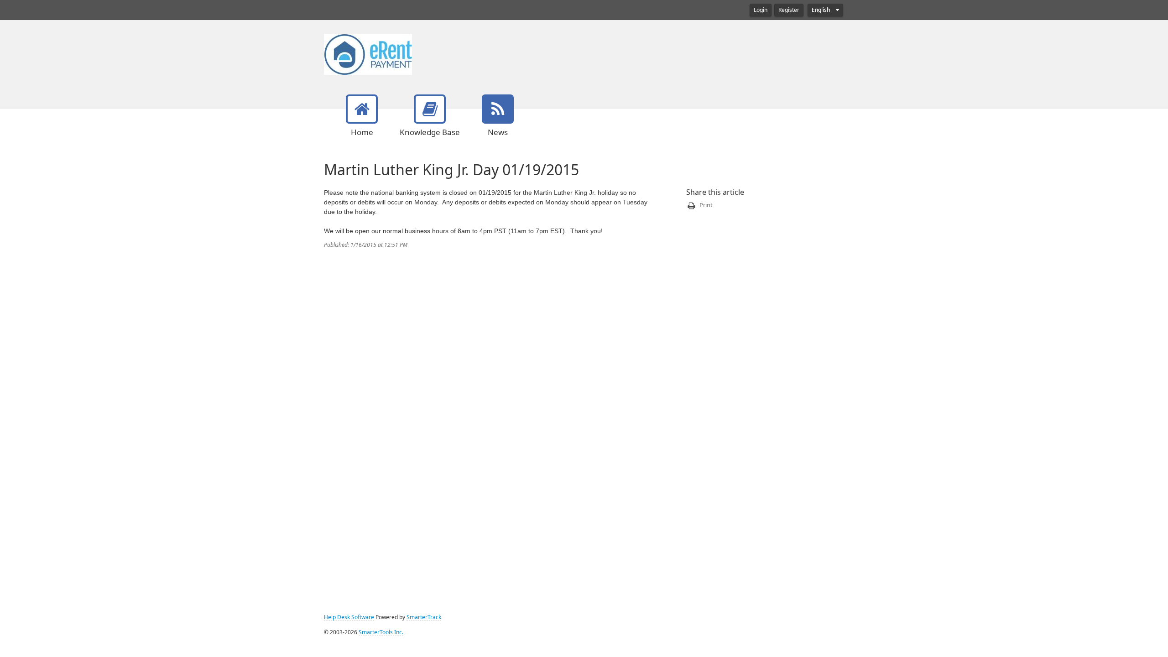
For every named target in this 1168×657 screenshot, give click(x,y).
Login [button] (760, 10)
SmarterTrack (424, 617)
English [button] (821, 10)
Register (788, 10)
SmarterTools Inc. (381, 632)
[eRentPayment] (368, 53)
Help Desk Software (349, 617)
